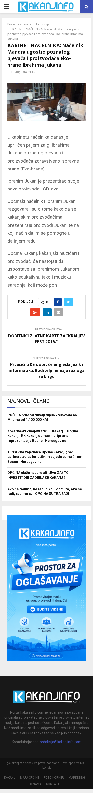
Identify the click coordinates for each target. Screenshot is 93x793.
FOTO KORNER (54, 777)
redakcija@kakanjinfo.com (60, 742)
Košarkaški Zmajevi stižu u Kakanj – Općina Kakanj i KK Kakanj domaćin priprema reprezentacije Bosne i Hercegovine (42, 436)
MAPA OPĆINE (29, 777)
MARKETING (77, 777)
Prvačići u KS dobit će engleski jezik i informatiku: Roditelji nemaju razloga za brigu (46, 370)
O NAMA (35, 784)
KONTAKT (52, 784)
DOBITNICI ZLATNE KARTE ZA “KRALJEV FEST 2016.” (46, 339)
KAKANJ (9, 777)
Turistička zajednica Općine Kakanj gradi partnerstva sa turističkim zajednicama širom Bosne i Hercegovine (44, 457)
